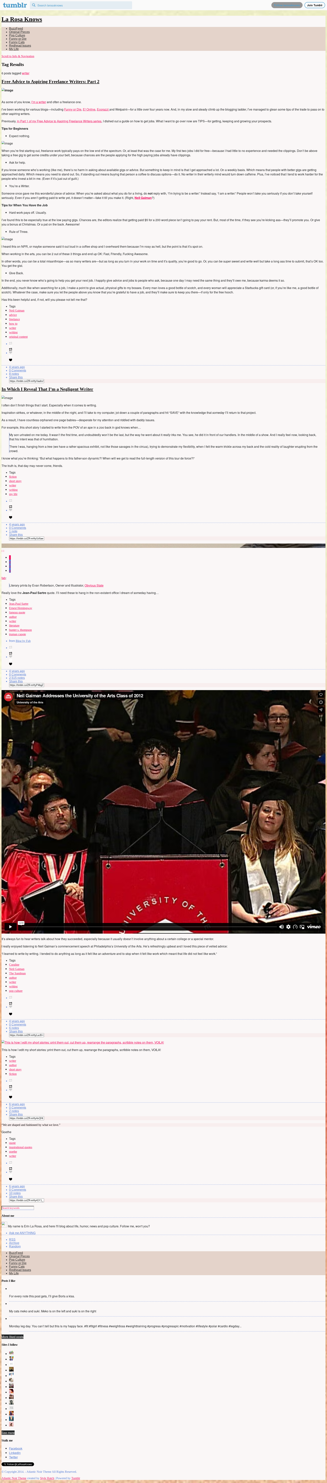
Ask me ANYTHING (22, 1233)
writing (13, 332)
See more (8, 1432)
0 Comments (17, 370)
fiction (13, 476)
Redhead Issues (20, 45)
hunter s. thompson (20, 630)
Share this (16, 377)
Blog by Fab (23, 641)
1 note (13, 531)
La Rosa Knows (22, 19)
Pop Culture (17, 35)
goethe (13, 1151)
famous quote (17, 612)
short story (15, 481)
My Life (14, 49)
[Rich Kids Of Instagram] (11, 1387)
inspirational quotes (20, 1147)
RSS (12, 1239)
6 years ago (17, 1104)
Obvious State (94, 585)
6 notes (14, 1028)
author (13, 616)
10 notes (15, 1193)
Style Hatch (47, 1478)
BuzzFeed (16, 28)
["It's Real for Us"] (11, 1414)
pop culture (16, 990)
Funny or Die (17, 38)
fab (4, 578)
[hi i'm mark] (11, 1420)
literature (14, 625)
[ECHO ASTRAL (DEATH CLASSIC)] (11, 1403)
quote (12, 1142)
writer (25, 73)
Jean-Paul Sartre (18, 603)
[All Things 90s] (11, 1359)
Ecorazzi (103, 109)
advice (13, 315)
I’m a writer (38, 102)
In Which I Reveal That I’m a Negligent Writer (47, 389)
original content (18, 336)
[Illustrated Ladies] (11, 1365)
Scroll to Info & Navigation (18, 56)
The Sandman (17, 973)
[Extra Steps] (11, 1392)
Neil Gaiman (16, 310)
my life (13, 494)
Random (15, 1246)
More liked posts (12, 1337)
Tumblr (75, 1478)
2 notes (14, 1111)
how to (13, 323)
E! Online (89, 109)
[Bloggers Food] (11, 1381)
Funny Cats (17, 42)
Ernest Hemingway (20, 608)
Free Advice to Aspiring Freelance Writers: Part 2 (50, 81)
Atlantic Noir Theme (14, 1478)
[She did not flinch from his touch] (11, 1398)
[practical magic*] (11, 1376)
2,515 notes (17, 677)
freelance (14, 319)
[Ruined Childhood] (11, 1354)
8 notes (14, 373)
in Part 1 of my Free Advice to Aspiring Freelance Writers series (59, 121)
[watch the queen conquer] (11, 1425)
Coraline (14, 964)
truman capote (17, 634)
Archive (14, 1243)
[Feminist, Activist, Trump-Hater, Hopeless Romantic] (11, 1409)
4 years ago (17, 367)
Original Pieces (19, 32)
